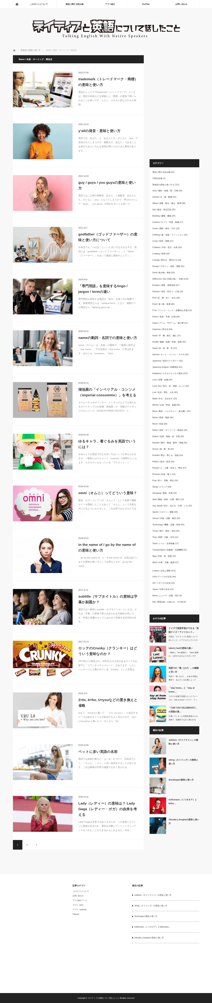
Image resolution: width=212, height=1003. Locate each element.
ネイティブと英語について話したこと (103, 998)
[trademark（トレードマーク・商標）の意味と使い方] (43, 89)
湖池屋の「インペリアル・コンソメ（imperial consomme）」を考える (107, 392)
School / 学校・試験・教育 (164, 518)
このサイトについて (39, 4)
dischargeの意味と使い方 (181, 779)
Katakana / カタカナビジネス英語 (167, 373)
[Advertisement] (174, 105)
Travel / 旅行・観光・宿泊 (163, 531)
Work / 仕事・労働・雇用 (163, 562)
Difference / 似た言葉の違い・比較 (167, 279)
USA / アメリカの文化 (162, 577)
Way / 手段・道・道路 (162, 556)
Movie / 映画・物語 (160, 417)
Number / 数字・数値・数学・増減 (167, 443)
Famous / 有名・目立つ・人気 (165, 291)
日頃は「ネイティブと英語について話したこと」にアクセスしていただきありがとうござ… (183, 640)
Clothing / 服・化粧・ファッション (167, 235)
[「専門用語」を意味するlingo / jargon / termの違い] (43, 296)
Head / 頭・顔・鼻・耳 (162, 348)
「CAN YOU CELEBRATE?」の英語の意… (183, 710)
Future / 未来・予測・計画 (164, 317)
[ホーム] (17, 4)
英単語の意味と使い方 (162, 185)
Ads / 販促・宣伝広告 (161, 209)
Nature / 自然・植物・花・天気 (166, 436)
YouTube (146, 4)
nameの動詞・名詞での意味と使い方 (107, 338)
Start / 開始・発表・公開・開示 (166, 499)
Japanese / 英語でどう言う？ (165, 361)
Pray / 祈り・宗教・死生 (163, 480)
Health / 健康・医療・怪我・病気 (167, 342)
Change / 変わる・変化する (164, 260)
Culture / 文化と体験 (161, 571)
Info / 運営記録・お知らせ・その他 (167, 602)
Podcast (76, 914)
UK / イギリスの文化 (161, 583)
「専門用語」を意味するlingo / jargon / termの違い (103, 288)
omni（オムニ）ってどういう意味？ (107, 493)
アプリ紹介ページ (80, 900)
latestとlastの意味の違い (181, 648)
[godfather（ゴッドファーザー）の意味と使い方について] (43, 245)
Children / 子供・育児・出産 (165, 247)
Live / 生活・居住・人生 (163, 392)
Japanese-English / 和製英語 (165, 367)
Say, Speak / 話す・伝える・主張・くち (170, 506)
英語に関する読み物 (74, 4)
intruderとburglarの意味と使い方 (184, 821)
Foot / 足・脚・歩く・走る (164, 298)
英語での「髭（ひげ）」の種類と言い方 (184, 670)
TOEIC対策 (157, 178)
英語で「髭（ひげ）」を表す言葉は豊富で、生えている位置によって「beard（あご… (183, 679)
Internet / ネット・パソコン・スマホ (168, 354)
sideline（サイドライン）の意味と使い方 (183, 742)
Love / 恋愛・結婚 (160, 380)
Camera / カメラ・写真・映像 (165, 222)
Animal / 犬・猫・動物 (162, 197)
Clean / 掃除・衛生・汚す (163, 228)
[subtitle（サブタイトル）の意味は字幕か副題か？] (43, 607)
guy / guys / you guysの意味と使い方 (107, 185)
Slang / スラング (159, 487)
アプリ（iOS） (79, 905)
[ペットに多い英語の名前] (43, 762)
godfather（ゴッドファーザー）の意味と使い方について (107, 237)
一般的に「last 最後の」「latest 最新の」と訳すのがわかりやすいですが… (184, 655)
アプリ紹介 (110, 4)
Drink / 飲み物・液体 (161, 272)
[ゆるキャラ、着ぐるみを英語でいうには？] (43, 452)
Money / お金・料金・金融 (164, 405)
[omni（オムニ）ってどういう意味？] (43, 503)
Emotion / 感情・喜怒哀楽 (163, 285)
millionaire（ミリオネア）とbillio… (183, 801)
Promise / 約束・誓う (161, 474)
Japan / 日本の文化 (160, 589)
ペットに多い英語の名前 (98, 751)
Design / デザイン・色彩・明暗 (166, 266)
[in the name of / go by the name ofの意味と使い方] (43, 555)
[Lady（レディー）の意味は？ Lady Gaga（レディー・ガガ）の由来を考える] (43, 814)
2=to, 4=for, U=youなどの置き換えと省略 (108, 702)
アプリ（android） (80, 909)
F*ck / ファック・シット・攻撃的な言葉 (170, 310)
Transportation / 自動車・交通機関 (167, 550)
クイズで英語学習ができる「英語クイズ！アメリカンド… (184, 630)
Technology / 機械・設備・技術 (166, 524)
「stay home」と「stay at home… (181, 690)
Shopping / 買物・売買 (162, 493)
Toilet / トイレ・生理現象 (163, 543)
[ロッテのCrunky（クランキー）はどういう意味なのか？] (43, 659)
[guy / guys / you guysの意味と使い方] (43, 193)
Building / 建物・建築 (161, 216)
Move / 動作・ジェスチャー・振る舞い (169, 411)
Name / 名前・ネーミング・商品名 (167, 430)
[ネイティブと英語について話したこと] (106, 39)
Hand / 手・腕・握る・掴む (164, 335)
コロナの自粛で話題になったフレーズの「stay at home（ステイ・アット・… (183, 699)
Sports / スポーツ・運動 (163, 512)
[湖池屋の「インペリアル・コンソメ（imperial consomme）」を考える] (43, 400)
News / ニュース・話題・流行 (165, 595)
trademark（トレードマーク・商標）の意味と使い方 (108, 82)
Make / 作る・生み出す (162, 398)
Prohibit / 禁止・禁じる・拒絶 (165, 455)
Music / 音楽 (157, 424)
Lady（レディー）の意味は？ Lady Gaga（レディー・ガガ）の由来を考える (107, 808)
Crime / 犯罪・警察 (160, 241)
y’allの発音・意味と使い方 (99, 131)
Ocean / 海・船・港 (161, 449)
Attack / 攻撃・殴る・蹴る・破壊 (166, 203)
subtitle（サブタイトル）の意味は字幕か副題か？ (107, 599)
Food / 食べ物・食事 (161, 304)
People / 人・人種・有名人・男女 (167, 468)
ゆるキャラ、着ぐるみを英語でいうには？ (107, 444)
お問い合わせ (181, 4)
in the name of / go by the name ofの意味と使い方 (107, 547)
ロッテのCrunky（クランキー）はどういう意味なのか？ (107, 651)
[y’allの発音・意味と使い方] (43, 141)
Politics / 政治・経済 (161, 461)
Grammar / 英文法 (160, 329)
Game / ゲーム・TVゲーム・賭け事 (168, 323)
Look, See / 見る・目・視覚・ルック (168, 386)
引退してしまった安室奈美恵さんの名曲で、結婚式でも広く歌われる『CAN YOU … (183, 719)
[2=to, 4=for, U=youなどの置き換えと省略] (43, 710)
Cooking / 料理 (158, 254)
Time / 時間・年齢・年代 (163, 537)
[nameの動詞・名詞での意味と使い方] (43, 348)
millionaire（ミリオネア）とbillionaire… (152, 927)
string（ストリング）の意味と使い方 (183, 762)
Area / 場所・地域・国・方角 (165, 191)
